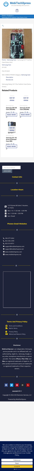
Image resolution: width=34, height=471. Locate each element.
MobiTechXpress (20, 3)
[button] (17, 25)
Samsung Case (11, 60)
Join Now (7, 171)
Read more (11, 115)
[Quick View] (13, 112)
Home (4, 60)
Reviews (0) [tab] (9, 80)
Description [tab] (9, 77)
